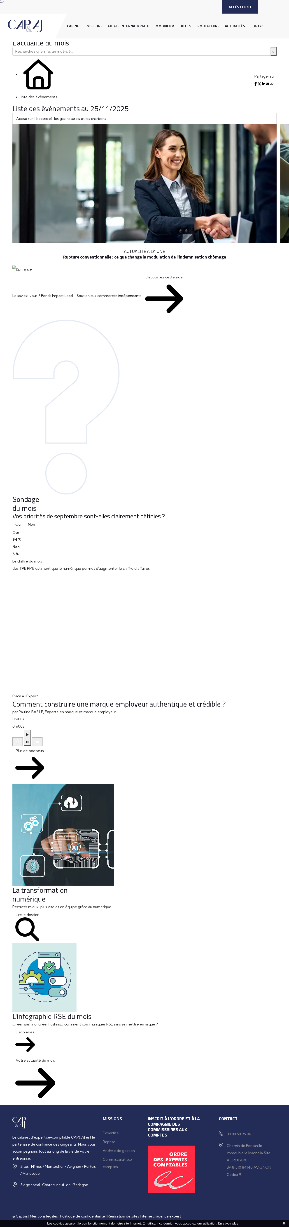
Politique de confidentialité (82, 1216)
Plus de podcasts (30, 750)
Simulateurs (208, 26)
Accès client (240, 7)
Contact (258, 26)
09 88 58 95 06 (239, 1134)
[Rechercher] (273, 51)
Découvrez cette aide (164, 277)
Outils (185, 26)
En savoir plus (228, 1223)
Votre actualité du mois (35, 1060)
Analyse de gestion (119, 1150)
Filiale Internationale (128, 26)
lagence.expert (168, 1216)
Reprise (109, 1141)
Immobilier (164, 26)
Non (31, 524)
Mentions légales (44, 1216)
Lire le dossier (27, 914)
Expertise (111, 1133)
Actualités (235, 26)
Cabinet (74, 26)
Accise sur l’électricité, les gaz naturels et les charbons (61, 118)
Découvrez (25, 1032)
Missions (95, 26)
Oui (18, 524)
